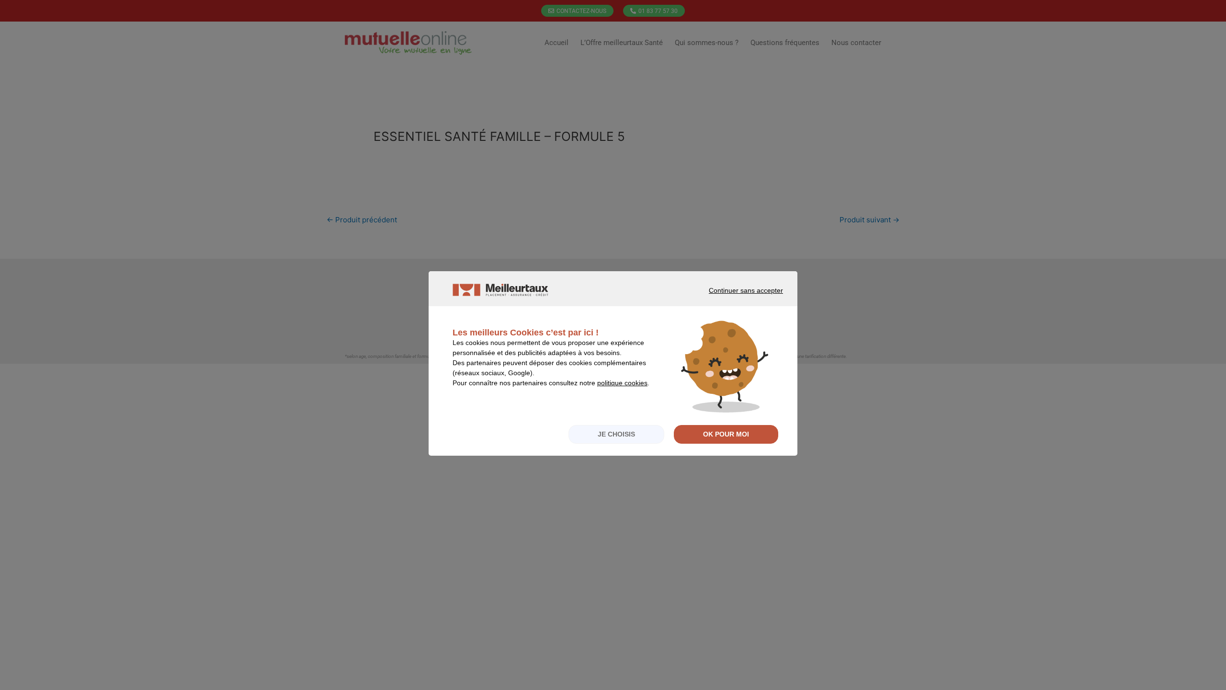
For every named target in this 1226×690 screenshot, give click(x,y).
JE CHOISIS (616, 434)
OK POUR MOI (726, 434)
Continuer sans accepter (732, 299)
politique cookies (622, 383)
